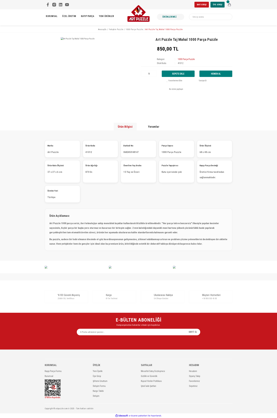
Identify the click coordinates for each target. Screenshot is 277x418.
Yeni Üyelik (97, 371)
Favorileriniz (194, 381)
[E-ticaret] (138, 415)
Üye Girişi (97, 376)
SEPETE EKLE (178, 73)
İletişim (96, 396)
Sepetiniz (193, 386)
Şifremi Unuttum (100, 381)
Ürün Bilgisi (125, 126)
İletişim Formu (99, 386)
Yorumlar (153, 126)
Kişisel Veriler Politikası (151, 381)
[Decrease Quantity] (143, 74)
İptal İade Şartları (148, 386)
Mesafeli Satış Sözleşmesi (153, 371)
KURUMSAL (51, 16)
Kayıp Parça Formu (53, 371)
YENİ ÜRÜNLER (106, 16)
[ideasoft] (121, 415)
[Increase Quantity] (154, 74)
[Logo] (138, 13)
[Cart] (229, 5)
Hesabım (193, 371)
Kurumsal (49, 376)
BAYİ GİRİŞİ (202, 5)
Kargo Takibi (98, 391)
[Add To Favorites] (174, 80)
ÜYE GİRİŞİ (217, 5)
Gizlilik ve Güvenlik (149, 376)
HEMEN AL (216, 73)
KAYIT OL (193, 332)
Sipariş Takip (194, 376)
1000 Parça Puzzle (186, 59)
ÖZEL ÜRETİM (69, 16)
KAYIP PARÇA (87, 16)
